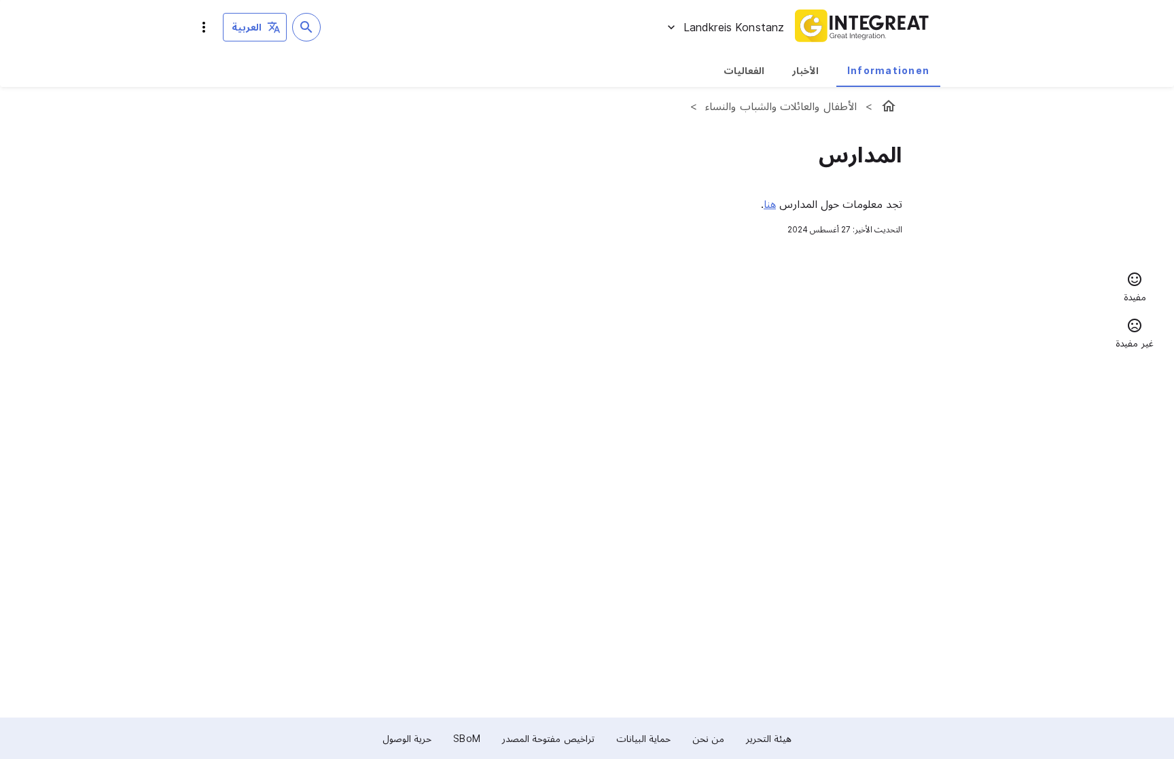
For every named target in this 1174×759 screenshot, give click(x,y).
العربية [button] (247, 27)
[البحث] (306, 27)
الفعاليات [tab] (744, 70)
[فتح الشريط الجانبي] (203, 27)
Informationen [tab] (888, 70)
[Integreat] (862, 27)
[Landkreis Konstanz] (888, 106)
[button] (1135, 289)
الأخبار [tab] (805, 70)
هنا (770, 204)
